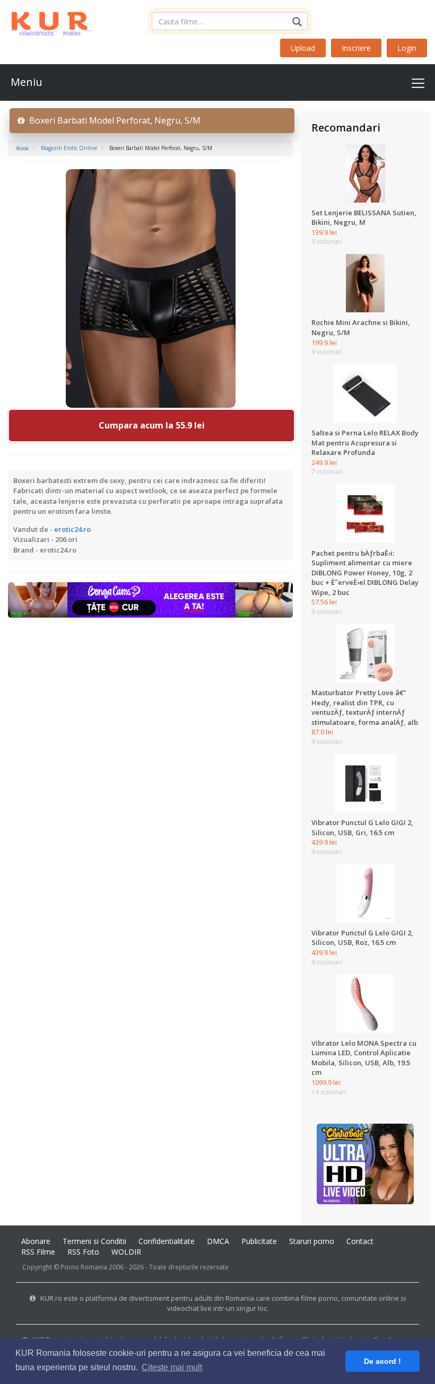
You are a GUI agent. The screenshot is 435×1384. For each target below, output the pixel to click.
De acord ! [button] (382, 1361)
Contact (359, 1241)
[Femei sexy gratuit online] (365, 1163)
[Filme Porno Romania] (45, 21)
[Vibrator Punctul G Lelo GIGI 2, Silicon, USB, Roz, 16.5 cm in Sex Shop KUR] (365, 893)
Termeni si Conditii (94, 1241)
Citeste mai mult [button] (172, 1367)
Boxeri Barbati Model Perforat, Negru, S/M (113, 120)
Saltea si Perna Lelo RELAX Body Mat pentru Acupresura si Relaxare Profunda (365, 442)
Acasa (22, 148)
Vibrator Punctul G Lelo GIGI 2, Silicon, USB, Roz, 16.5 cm (362, 938)
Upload (303, 48)
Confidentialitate (166, 1241)
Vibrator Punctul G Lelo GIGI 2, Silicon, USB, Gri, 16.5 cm (362, 827)
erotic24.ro (72, 529)
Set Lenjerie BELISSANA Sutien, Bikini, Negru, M (363, 217)
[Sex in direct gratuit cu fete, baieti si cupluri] (150, 599)
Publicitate (259, 1241)
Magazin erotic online (69, 148)
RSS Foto (83, 1252)
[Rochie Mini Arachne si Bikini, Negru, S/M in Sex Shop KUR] (365, 282)
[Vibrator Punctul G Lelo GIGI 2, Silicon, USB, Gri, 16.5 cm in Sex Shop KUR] (365, 782)
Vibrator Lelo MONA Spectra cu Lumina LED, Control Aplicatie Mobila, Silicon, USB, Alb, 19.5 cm (363, 1058)
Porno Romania (83, 1267)
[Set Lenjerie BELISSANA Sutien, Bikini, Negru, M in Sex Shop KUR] (365, 172)
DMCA (218, 1241)
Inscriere (356, 48)
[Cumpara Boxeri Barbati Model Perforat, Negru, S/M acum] (151, 287)
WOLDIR (126, 1252)
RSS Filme (38, 1252)
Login (406, 48)
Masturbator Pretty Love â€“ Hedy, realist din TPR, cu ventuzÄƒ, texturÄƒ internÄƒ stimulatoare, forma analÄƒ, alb (364, 707)
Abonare (35, 1241)
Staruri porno (311, 1241)
